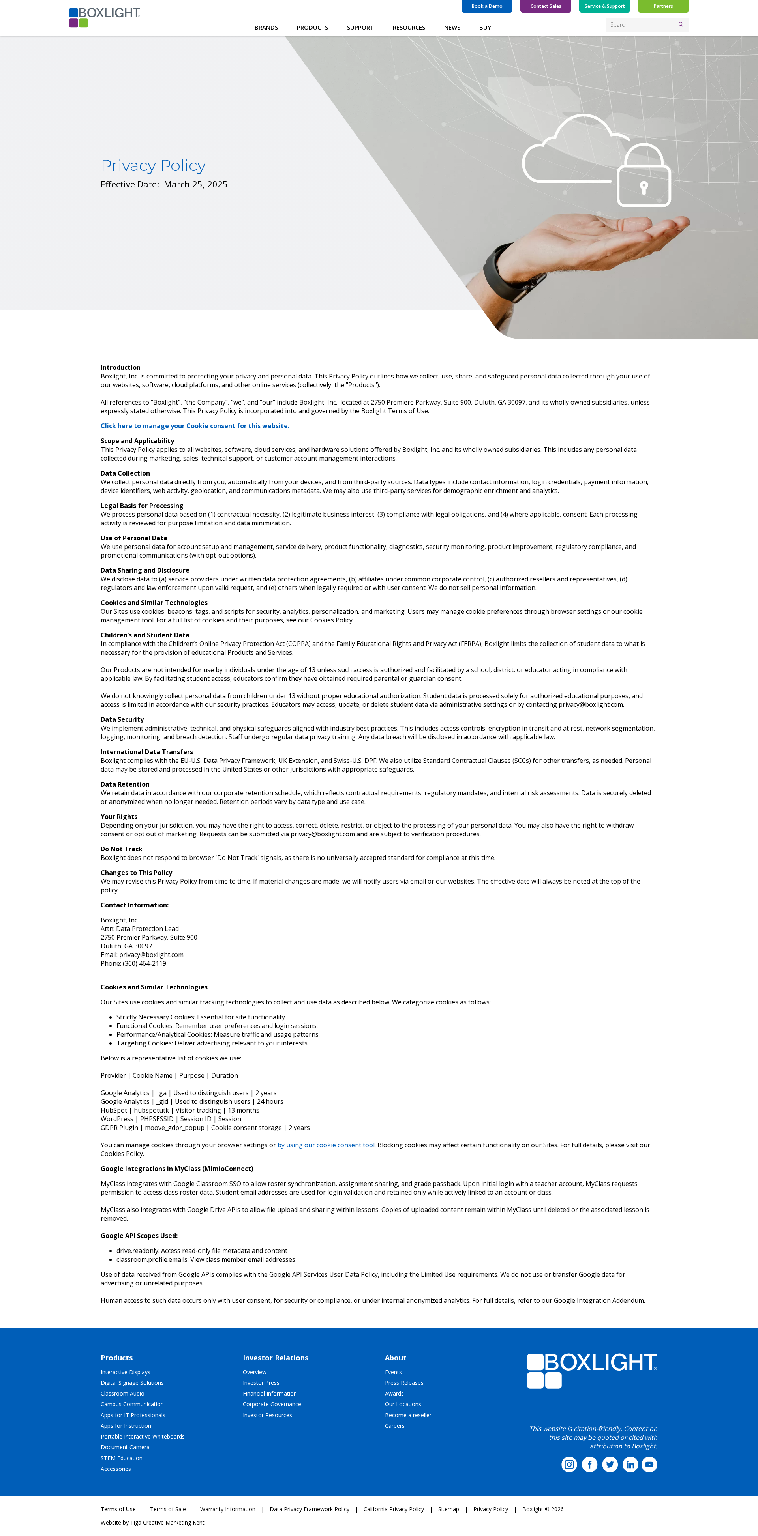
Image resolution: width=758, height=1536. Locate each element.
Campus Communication (132, 1404)
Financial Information (270, 1393)
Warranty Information (227, 1509)
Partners (663, 6)
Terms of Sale (168, 1509)
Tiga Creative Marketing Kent (167, 1522)
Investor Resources (267, 1415)
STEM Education (122, 1458)
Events (393, 1372)
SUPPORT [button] (360, 27)
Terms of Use (118, 1509)
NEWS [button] (452, 27)
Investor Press (261, 1382)
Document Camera (125, 1447)
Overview (254, 1372)
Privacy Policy (490, 1509)
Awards (394, 1393)
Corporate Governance (272, 1404)
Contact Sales (546, 6)
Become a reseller (408, 1415)
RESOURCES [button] (409, 27)
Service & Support (605, 6)
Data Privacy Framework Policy (309, 1509)
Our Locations (403, 1404)
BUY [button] (485, 27)
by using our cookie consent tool (325, 1145)
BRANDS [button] (266, 27)
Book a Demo (487, 6)
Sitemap (448, 1509)
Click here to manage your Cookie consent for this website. (195, 425)
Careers (395, 1425)
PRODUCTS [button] (312, 27)
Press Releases (404, 1382)
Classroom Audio (122, 1393)
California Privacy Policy (394, 1509)
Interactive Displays (125, 1372)
